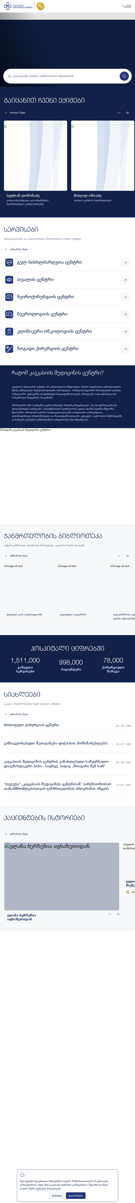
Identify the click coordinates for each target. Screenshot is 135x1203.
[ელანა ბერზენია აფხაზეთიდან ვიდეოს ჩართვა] (33, 871)
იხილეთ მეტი (17, 113)
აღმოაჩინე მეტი (19, 249)
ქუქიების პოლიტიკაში (48, 1188)
